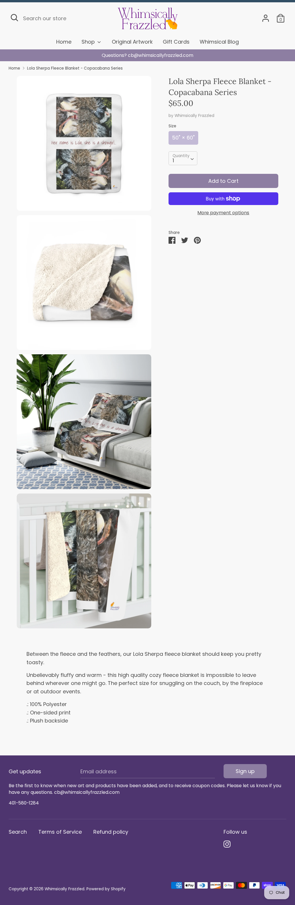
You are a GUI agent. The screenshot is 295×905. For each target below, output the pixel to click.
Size (172, 126)
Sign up (245, 771)
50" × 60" (183, 137)
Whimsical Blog (219, 41)
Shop (89, 41)
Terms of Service (60, 831)
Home (63, 41)
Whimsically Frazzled (194, 115)
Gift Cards (176, 41)
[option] (147, 55)
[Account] (265, 16)
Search (18, 831)
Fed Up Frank (147, 55)
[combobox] (183, 158)
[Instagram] (227, 844)
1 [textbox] (173, 160)
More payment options (223, 213)
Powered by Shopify (106, 889)
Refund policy (110, 831)
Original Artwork (132, 41)
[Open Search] (14, 17)
